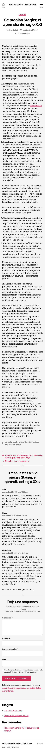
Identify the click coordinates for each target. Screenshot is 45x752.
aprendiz (8, 442)
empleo (15, 442)
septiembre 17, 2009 (30, 30)
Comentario (7, 618)
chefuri (15, 30)
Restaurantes (10, 444)
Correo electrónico (10, 649)
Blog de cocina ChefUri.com (22, 4)
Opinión (22, 14)
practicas (35, 442)
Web (4, 659)
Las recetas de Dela (13, 710)
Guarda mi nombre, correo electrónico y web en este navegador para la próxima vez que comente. (23, 671)
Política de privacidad (10, 747)
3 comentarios (24, 33)
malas (21, 442)
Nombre (6, 639)
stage (18, 444)
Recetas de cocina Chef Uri (16, 716)
